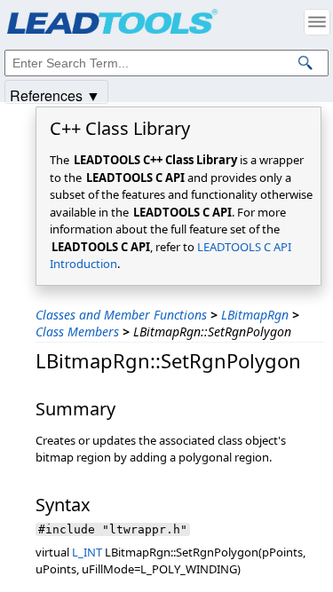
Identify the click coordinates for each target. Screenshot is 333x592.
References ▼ (55, 94)
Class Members (77, 331)
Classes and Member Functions (121, 314)
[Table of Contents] (317, 22)
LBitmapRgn (255, 314)
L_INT (87, 552)
